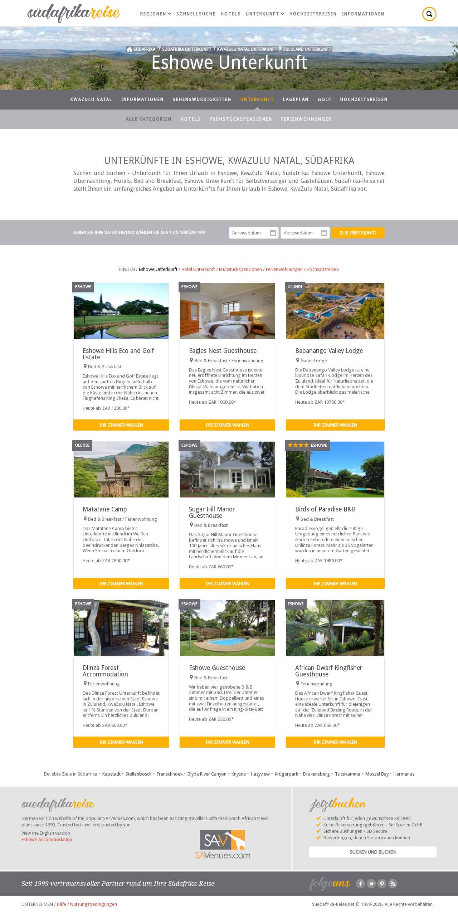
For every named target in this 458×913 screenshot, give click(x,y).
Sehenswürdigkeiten (202, 99)
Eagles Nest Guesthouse (223, 350)
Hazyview (260, 774)
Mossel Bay (377, 774)
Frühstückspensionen (241, 119)
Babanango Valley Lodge (329, 350)
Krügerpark (286, 774)
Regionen (153, 13)
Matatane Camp (105, 509)
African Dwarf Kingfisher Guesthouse (328, 671)
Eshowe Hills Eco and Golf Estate (118, 353)
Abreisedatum (324, 233)
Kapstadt (111, 774)
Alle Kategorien (149, 119)
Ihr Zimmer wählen (121, 425)
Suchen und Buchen (373, 852)
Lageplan (296, 99)
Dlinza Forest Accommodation (105, 671)
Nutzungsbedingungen (93, 904)
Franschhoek (169, 774)
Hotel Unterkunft (198, 269)
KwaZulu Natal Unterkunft (247, 49)
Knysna (239, 774)
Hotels (231, 13)
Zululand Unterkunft (307, 49)
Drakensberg (316, 774)
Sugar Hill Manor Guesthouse (212, 512)
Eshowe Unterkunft (158, 269)
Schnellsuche (196, 13)
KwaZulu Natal (91, 99)
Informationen (363, 13)
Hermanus (404, 774)
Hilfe (61, 904)
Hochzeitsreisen (313, 13)
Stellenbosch (139, 774)
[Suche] (429, 14)
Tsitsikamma (347, 774)
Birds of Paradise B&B (325, 509)
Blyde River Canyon (206, 774)
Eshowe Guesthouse (217, 667)
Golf (324, 99)
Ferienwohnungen (306, 119)
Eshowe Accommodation (46, 839)
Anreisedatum (273, 233)
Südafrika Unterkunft (186, 49)
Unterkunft (262, 13)
